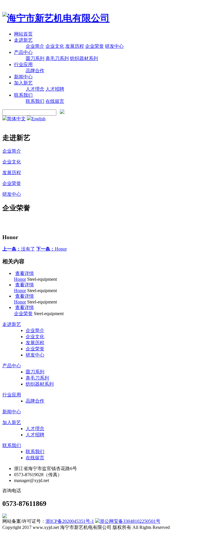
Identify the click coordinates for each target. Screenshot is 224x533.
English (39, 118)
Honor (51, 248)
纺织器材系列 (84, 58)
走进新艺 (23, 40)
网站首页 (23, 33)
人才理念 (35, 89)
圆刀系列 (35, 58)
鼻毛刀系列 (57, 58)
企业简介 (35, 46)
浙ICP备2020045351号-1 (70, 521)
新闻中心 (23, 76)
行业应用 (23, 64)
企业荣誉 (94, 46)
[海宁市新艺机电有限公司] (56, 18)
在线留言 (55, 101)
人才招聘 (55, 89)
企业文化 (55, 46)
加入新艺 (23, 82)
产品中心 (23, 52)
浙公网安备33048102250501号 (130, 521)
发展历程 (74, 46)
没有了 (18, 248)
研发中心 (114, 46)
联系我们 (23, 95)
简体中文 (16, 118)
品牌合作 (35, 70)
